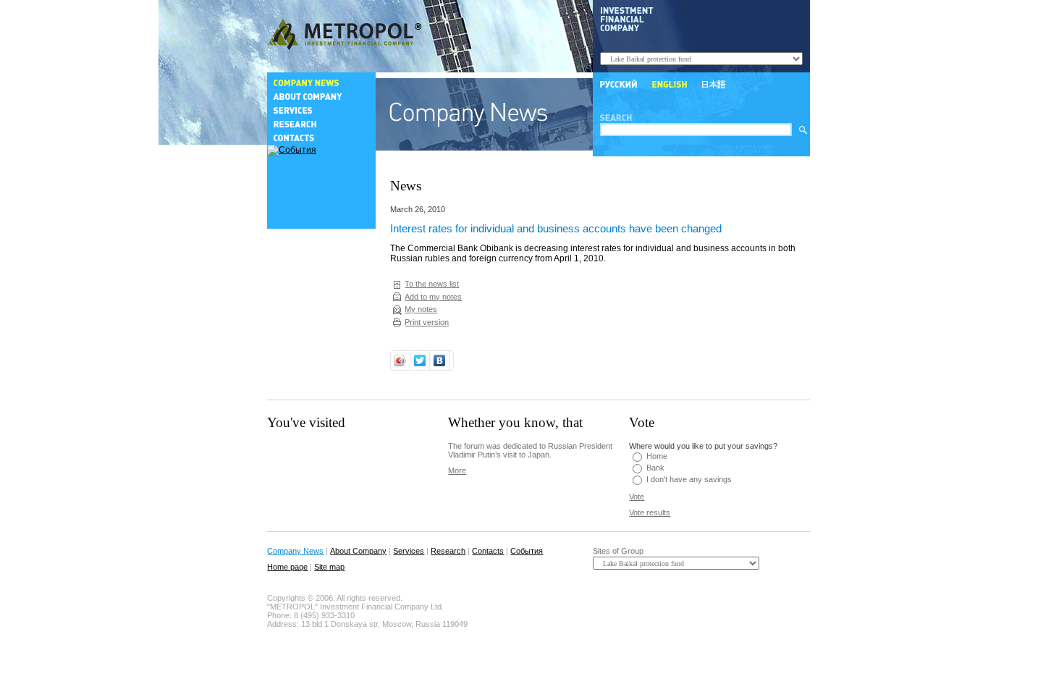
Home (656, 456)
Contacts (488, 551)
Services (408, 551)
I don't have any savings (689, 479)
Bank (655, 467)
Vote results (649, 512)
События (526, 551)
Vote (636, 496)
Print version (427, 322)
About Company (358, 551)
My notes (421, 309)
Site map (329, 566)
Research (448, 551)
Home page (287, 566)
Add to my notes (433, 296)
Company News (295, 551)
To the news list (432, 283)
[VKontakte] (439, 360)
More (457, 470)
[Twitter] (420, 360)
